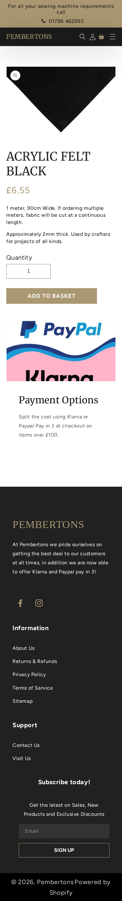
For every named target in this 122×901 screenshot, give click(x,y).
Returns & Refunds (35, 661)
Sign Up (64, 850)
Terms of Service (33, 688)
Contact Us (26, 745)
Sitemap (23, 701)
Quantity (19, 257)
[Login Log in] (91, 36)
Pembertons (55, 882)
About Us (24, 648)
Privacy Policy (29, 674)
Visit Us (22, 758)
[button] (112, 37)
